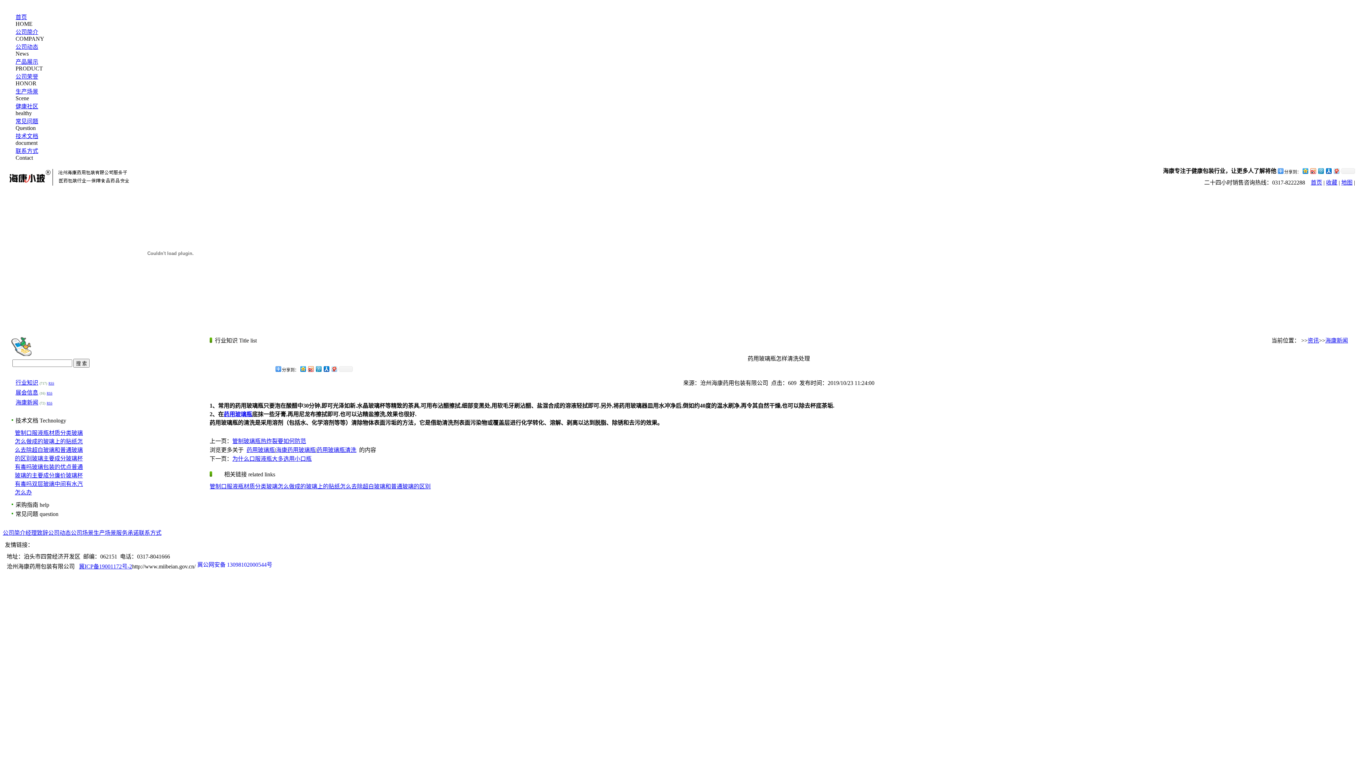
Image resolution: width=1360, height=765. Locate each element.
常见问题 (27, 121)
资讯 (1313, 341)
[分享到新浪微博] (1313, 170)
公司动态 (27, 47)
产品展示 (27, 62)
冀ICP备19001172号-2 (105, 566)
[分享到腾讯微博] (1321, 170)
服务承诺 (127, 533)
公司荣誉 (27, 77)
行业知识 (27, 383)
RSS (51, 383)
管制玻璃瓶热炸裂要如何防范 (269, 441)
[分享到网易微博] (1336, 170)
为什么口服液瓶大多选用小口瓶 (272, 459)
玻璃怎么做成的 (286, 486)
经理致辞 (37, 533)
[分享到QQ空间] (1305, 170)
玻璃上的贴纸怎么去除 (334, 486)
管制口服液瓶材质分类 (43, 433)
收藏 (1331, 183)
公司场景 (82, 533)
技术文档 (27, 136)
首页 (21, 17)
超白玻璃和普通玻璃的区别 (397, 486)
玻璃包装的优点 (52, 467)
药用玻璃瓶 (260, 450)
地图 (1347, 183)
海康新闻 (27, 403)
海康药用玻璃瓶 (296, 450)
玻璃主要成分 (49, 458)
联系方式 (27, 151)
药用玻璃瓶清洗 (336, 450)
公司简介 (27, 32)
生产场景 (27, 92)
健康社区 (27, 106)
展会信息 (27, 393)
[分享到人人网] (1328, 170)
